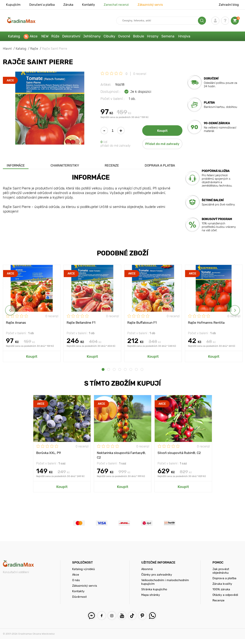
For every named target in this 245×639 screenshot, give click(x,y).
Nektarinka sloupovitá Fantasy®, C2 (121, 455)
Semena (167, 36)
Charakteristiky (65, 165)
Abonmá (147, 569)
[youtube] (122, 615)
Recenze (112, 165)
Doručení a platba (42, 4)
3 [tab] (114, 369)
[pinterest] (142, 615)
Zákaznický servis (150, 4)
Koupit (162, 131)
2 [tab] (108, 369)
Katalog (14, 36)
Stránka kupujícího (154, 589)
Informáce (16, 165)
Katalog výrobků (83, 569)
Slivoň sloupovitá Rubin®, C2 (179, 453)
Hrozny (152, 36)
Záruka (68, 4)
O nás (76, 580)
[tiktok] (132, 615)
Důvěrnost (79, 597)
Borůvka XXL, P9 (48, 453)
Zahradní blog (229, 4)
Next (235, 310)
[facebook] (101, 615)
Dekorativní (71, 36)
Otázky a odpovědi (225, 595)
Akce (34, 36)
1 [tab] (103, 369)
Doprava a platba (160, 165)
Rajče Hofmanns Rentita (206, 322)
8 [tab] (141, 369)
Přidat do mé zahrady (162, 144)
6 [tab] (130, 369)
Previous (10, 310)
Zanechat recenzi (116, 4)
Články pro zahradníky (156, 574)
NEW (44, 36)
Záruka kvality (222, 584)
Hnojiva (184, 36)
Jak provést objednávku (220, 570)
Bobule (138, 36)
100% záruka (221, 589)
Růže (55, 36)
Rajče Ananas (16, 322)
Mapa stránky (150, 595)
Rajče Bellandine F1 (81, 322)
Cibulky (109, 36)
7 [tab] (136, 369)
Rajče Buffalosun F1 (142, 322)
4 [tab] (119, 369)
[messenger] (91, 615)
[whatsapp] (152, 615)
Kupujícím (13, 4)
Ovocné (124, 36)
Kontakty (88, 4)
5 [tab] (125, 369)
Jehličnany (92, 36)
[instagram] (111, 615)
